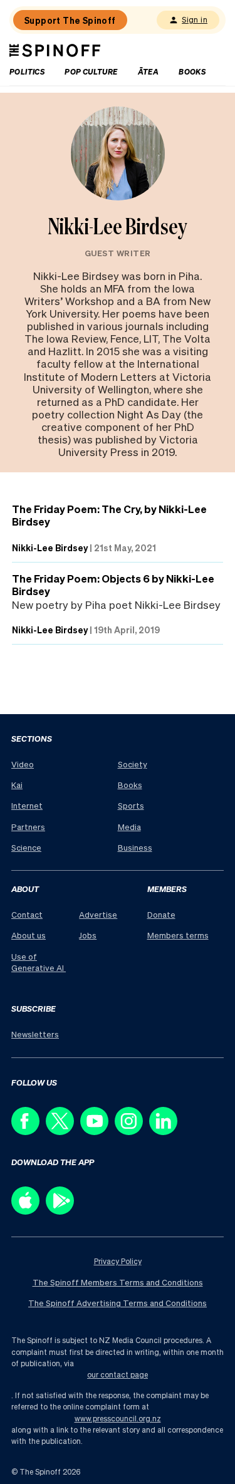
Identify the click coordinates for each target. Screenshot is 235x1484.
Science (26, 847)
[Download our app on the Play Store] (63, 1211)
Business (135, 847)
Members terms (178, 935)
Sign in (194, 19)
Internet (27, 805)
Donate (161, 914)
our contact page (117, 1374)
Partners (28, 826)
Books (192, 71)
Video (22, 764)
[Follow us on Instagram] (132, 1131)
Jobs (88, 935)
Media (129, 826)
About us (28, 935)
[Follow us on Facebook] (28, 1131)
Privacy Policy (118, 1261)
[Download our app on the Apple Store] (28, 1211)
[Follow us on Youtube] (97, 1131)
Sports (131, 805)
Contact (27, 914)
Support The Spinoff (70, 20)
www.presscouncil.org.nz (118, 1418)
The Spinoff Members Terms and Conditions (118, 1282)
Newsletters (35, 1034)
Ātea (148, 71)
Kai (17, 784)
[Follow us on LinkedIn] (166, 1131)
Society (132, 764)
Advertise (98, 914)
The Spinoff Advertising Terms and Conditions (117, 1302)
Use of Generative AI (38, 962)
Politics (26, 71)
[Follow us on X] (63, 1131)
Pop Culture (91, 71)
